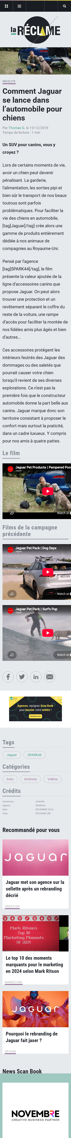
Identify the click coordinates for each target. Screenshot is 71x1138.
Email (49, 676)
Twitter (22, 676)
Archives (30, 779)
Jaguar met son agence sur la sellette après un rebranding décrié (35, 888)
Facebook (8, 676)
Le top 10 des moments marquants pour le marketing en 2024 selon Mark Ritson (34, 964)
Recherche (64, 6)
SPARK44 (34, 755)
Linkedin (35, 676)
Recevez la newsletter (51, 6)
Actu (10, 779)
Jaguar (12, 755)
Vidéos (53, 779)
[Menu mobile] (6, 6)
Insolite (9, 81)
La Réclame (35, 32)
